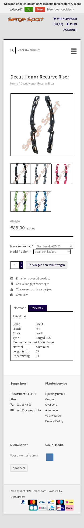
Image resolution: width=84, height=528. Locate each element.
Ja (28, 9)
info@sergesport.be (29, 410)
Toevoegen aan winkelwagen (46, 265)
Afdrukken (21, 295)
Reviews (38, 308)
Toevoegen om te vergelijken (33, 289)
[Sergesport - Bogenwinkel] (25, 20)
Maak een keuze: (21, 246)
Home (14, 83)
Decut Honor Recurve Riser (37, 83)
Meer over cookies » (60, 9)
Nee (40, 9)
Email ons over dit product (32, 278)
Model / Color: (20, 252)
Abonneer (19, 468)
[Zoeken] (12, 50)
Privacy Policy (54, 421)
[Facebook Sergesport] (49, 457)
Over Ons (51, 405)
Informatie (19, 308)
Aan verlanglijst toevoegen (32, 284)
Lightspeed (17, 496)
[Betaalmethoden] (23, 502)
